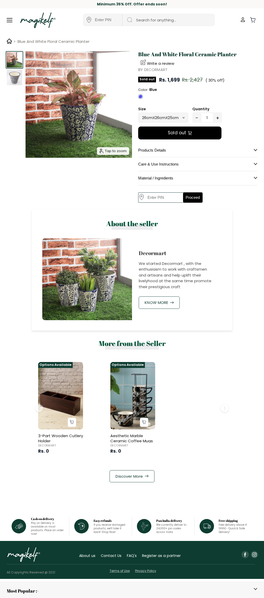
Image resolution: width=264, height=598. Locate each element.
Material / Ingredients (155, 178)
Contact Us (111, 555)
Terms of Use (120, 571)
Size (142, 109)
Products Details (152, 150)
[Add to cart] (72, 422)
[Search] (129, 20)
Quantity (200, 109)
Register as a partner (161, 555)
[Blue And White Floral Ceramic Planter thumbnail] (14, 60)
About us (87, 555)
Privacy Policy (145, 571)
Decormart (156, 69)
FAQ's (132, 555)
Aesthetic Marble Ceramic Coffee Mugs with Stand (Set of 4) (131, 440)
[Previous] (39, 408)
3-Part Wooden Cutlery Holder (60, 438)
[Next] (224, 408)
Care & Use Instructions (158, 164)
